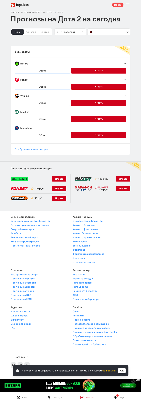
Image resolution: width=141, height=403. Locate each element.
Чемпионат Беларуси (85, 290)
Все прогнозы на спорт (24, 274)
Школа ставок (19, 315)
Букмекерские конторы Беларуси (30, 220)
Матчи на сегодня (83, 278)
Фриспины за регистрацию (88, 253)
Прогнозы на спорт (30, 12)
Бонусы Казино (82, 245)
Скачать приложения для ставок (30, 225)
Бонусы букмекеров (23, 229)
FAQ (13, 327)
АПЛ (75, 295)
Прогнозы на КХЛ (21, 295)
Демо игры (79, 258)
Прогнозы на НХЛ (21, 299)
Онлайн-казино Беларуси (87, 220)
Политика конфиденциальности (91, 327)
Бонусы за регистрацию (25, 241)
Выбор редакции (21, 323)
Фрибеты (16, 233)
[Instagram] (13, 365)
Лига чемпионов (82, 282)
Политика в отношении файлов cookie (95, 332)
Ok (122, 370)
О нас (76, 311)
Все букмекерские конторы (31, 149)
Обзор (42, 70)
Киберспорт (49, 12)
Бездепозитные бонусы (24, 237)
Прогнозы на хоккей (23, 286)
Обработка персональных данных (92, 336)
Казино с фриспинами (85, 229)
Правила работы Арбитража (89, 344)
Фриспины (79, 249)
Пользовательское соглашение (91, 323)
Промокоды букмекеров (25, 245)
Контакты (78, 315)
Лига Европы (80, 286)
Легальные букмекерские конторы (31, 168)
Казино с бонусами (84, 225)
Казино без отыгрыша (85, 233)
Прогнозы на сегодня (23, 282)
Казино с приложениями (87, 237)
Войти (117, 4)
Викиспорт (17, 319)
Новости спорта (20, 311)
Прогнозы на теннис (22, 290)
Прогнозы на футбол (23, 278)
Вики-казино (80, 241)
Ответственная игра (84, 340)
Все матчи (79, 274)
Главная (15, 12)
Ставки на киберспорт (86, 299)
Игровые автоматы (84, 262)
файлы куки (109, 370)
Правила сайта (81, 319)
